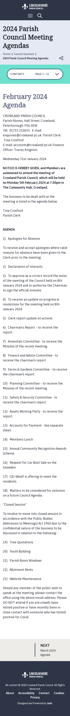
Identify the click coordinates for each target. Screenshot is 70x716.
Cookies (59, 693)
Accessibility (26, 693)
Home (7, 53)
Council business (24, 53)
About (10, 693)
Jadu (49, 703)
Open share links (61, 58)
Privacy (35, 697)
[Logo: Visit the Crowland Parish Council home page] (35, 6)
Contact (44, 693)
